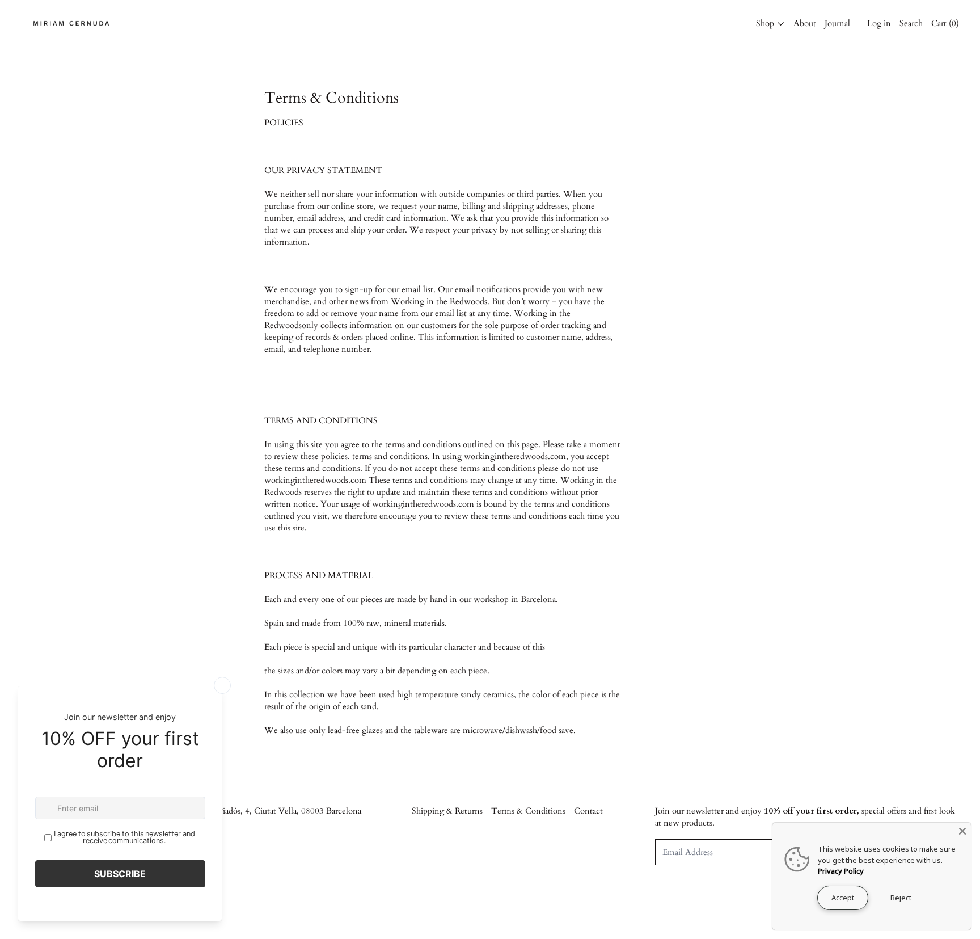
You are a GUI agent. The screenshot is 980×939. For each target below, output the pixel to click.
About (804, 23)
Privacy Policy (841, 871)
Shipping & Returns (447, 810)
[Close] (962, 831)
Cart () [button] (945, 23)
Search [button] (911, 23)
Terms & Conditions (528, 810)
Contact (588, 810)
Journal (837, 23)
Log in (879, 23)
